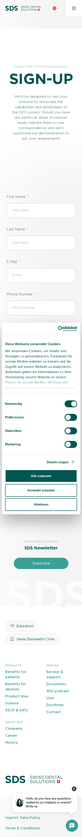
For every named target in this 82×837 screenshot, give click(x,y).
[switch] (71, 417)
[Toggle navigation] (74, 8)
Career (11, 735)
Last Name (16, 229)
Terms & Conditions (22, 828)
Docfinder (55, 705)
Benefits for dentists (15, 686)
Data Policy (30, 818)
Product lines (17, 696)
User (50, 698)
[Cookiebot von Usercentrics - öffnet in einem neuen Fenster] (58, 329)
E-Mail (12, 262)
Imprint (11, 818)
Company (13, 728)
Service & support (54, 674)
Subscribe (41, 563)
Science (12, 703)
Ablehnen (41, 504)
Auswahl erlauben (41, 490)
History (11, 742)
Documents (56, 684)
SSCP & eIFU (16, 710)
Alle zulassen (41, 476)
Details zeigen (57, 462)
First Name (16, 197)
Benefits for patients (15, 674)
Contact (53, 712)
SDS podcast (57, 691)
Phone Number (20, 294)
